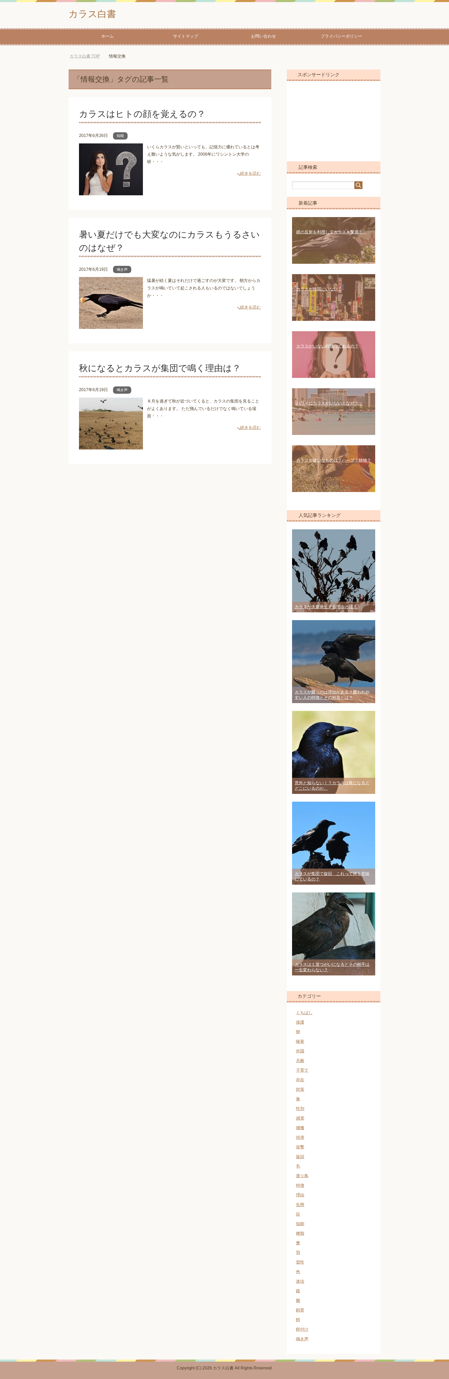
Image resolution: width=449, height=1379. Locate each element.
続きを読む (250, 173)
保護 (300, 1022)
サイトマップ (185, 36)
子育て (302, 1070)
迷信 (300, 1281)
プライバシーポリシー (341, 36)
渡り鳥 (302, 1176)
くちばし (304, 1012)
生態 (300, 1204)
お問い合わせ (263, 36)
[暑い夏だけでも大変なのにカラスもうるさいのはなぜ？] (111, 325)
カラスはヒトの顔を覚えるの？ (146, 114)
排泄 (300, 1137)
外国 (300, 1051)
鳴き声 (122, 269)
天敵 (300, 1060)
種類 (300, 1233)
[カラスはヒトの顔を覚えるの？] (111, 191)
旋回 (300, 1156)
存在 (300, 1080)
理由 (300, 1195)
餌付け (302, 1329)
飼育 (300, 1310)
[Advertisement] (333, 121)
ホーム (107, 36)
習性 (300, 1262)
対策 (300, 1089)
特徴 (300, 1185)
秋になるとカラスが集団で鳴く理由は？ (160, 368)
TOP (89, 56)
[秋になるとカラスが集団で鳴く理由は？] (111, 445)
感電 (300, 1118)
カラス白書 (92, 14)
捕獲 (300, 1128)
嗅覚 (300, 1041)
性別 (300, 1108)
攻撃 (300, 1147)
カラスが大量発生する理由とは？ (326, 607)
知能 (120, 136)
